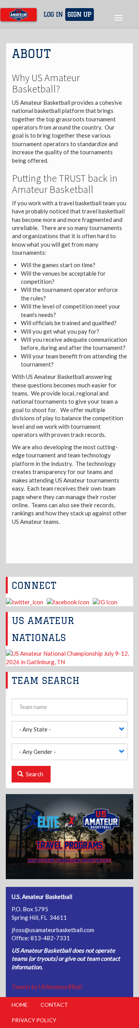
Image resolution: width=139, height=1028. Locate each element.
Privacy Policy (34, 1020)
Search (34, 774)
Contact (54, 1004)
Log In (53, 14)
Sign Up (80, 14)
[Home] (18, 14)
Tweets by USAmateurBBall (47, 986)
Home (20, 1004)
